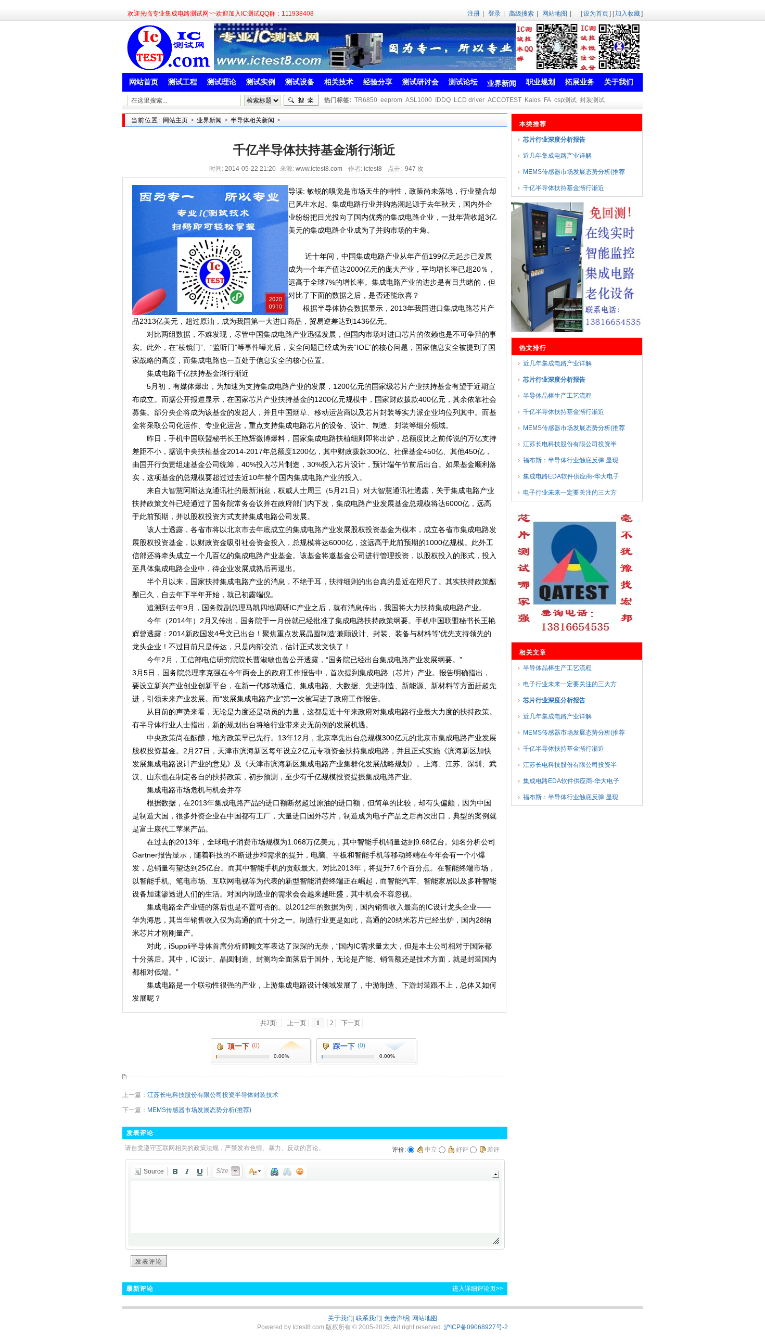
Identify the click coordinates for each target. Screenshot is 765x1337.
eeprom (391, 100)
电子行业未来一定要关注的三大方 (570, 492)
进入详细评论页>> (477, 1288)
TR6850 (365, 100)
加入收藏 (627, 13)
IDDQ (443, 100)
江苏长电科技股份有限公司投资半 (570, 444)
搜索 (301, 100)
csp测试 (565, 100)
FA (547, 100)
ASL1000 (418, 100)
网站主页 (175, 120)
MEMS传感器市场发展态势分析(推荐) (199, 1110)
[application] (315, 1204)
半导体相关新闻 (252, 120)
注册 (473, 13)
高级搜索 (521, 13)
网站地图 (554, 13)
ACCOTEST (504, 100)
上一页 (296, 1023)
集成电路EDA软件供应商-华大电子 (571, 476)
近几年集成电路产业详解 (557, 155)
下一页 (350, 1023)
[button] (149, 1171)
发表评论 (148, 1261)
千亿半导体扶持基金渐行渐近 (563, 188)
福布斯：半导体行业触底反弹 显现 (570, 460)
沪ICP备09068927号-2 (476, 1327)
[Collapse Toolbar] (495, 1174)
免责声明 (396, 1318)
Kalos (533, 100)
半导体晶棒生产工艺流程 (557, 395)
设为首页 (595, 13)
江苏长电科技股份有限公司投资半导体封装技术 (212, 1095)
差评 (493, 1149)
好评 (462, 1149)
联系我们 (368, 1318)
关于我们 (340, 1318)
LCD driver (469, 100)
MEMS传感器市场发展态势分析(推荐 (574, 171)
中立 (431, 1149)
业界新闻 (209, 120)
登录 (494, 13)
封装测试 (592, 100)
